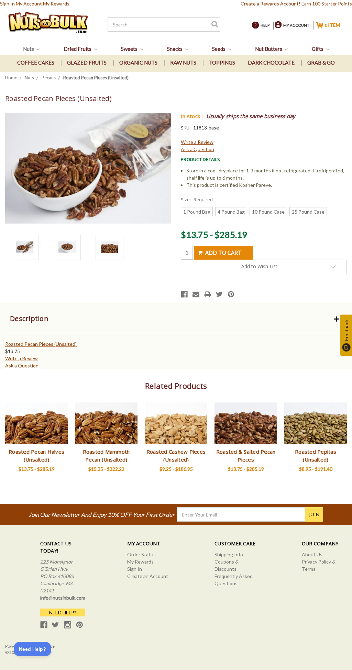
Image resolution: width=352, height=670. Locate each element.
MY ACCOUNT (296, 25)
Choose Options (36, 429)
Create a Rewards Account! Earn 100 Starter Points (296, 4)
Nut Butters (269, 49)
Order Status (141, 554)
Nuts (29, 49)
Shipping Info (228, 554)
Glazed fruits (87, 62)
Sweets (130, 49)
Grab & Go (321, 62)
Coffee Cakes (35, 62)
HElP (265, 25)
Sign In (7, 4)
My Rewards (56, 4)
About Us (312, 554)
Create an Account (147, 576)
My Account (29, 4)
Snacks (175, 49)
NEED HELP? (62, 612)
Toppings (222, 62)
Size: (197, 199)
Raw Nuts (183, 62)
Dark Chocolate (271, 62)
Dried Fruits (78, 49)
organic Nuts (138, 62)
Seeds (219, 49)
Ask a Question (197, 149)
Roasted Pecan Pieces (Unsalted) (41, 344)
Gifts (318, 49)
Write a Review (197, 142)
